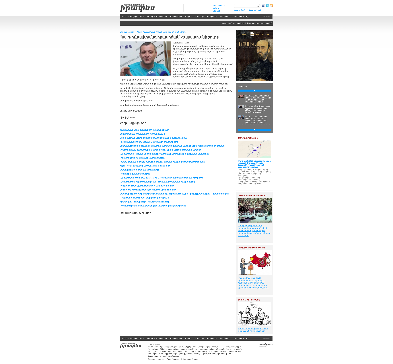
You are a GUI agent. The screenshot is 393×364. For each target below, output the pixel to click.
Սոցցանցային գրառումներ (252, 195)
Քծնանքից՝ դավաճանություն (135, 174)
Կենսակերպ (225, 16)
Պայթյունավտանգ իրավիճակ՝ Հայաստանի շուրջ (161, 32)
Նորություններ (127, 32)
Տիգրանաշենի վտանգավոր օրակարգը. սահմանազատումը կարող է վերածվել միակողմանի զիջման (172, 146)
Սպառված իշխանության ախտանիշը (139, 170)
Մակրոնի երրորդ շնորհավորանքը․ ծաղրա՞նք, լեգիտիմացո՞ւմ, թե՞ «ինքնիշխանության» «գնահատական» (175, 194)
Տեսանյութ (239, 16)
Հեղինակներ (219, 5)
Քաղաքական (136, 16)
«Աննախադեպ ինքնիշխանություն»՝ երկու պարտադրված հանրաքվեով (157, 182)
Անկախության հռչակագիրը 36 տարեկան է (142, 134)
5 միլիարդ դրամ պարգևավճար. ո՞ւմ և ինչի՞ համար (147, 186)
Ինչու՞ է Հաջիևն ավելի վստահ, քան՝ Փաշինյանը (145, 166)
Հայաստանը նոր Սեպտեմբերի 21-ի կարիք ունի (144, 130)
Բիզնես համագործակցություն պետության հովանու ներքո (253, 329)
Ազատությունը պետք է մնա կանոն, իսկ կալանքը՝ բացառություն (153, 138)
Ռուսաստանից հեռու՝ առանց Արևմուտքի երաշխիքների (149, 142)
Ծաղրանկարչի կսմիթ (249, 300)
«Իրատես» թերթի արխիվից (251, 248)
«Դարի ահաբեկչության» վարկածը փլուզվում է (144, 198)
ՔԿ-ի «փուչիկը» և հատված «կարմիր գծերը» (143, 158)
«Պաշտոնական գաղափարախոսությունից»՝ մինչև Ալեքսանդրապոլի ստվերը (160, 150)
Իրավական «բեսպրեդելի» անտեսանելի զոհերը (144, 202)
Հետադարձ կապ (190, 359)
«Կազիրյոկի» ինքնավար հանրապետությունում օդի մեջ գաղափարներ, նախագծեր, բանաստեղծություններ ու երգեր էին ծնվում (254, 231)
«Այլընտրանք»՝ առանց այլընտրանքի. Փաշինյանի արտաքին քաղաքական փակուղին (164, 154)
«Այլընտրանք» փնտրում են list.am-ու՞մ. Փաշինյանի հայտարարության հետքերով (161, 178)
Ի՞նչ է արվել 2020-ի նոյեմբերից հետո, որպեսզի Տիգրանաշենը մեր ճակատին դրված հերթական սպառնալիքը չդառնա (254, 164)
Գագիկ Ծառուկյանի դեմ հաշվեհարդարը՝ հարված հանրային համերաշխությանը (162, 162)
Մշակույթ (199, 16)
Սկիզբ (137, 8)
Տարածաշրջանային (248, 138)
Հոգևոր (188, 16)
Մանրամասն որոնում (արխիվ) (247, 10)
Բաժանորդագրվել (156, 359)
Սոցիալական (176, 16)
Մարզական (211, 16)
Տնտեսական (161, 16)
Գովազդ (216, 11)
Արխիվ (216, 8)
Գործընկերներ (173, 359)
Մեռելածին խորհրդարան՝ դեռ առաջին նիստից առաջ (148, 190)
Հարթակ (149, 16)
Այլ (247, 16)
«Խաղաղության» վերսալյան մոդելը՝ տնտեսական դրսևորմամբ (153, 206)
